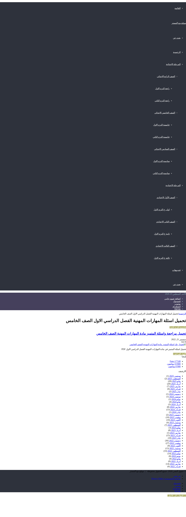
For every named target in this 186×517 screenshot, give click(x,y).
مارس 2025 (175, 386)
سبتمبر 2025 (175, 376)
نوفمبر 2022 (175, 443)
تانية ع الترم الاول (162, 234)
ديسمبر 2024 (175, 394)
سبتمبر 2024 (175, 397)
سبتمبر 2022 (175, 448)
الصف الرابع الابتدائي (166, 76)
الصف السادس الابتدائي (164, 149)
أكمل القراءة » (179, 354)
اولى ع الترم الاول (162, 209)
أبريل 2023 (176, 430)
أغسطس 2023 (174, 425)
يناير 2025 (176, 391)
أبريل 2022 (176, 461)
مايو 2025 (176, 381)
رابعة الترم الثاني (162, 100)
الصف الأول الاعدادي (166, 197)
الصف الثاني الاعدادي (165, 222)
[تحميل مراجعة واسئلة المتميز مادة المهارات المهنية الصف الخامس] (157, 344)
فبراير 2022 (175, 466)
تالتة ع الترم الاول (162, 258)
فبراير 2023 (175, 435)
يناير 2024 (176, 412)
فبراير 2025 (175, 389)
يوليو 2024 (176, 399)
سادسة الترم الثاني (161, 173)
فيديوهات (176, 270)
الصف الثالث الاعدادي (165, 246)
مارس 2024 (175, 407)
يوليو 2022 (176, 453)
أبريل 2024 (176, 404)
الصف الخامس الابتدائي (164, 113)
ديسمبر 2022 (175, 440)
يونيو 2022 (176, 456)
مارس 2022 (175, 464)
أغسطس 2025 (174, 378)
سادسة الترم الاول (161, 161)
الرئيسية (177, 52)
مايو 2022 (176, 459)
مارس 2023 (175, 433)
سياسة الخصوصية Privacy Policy (166, 478)
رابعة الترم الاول (162, 88)
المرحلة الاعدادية (173, 185)
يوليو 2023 (176, 428)
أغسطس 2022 (174, 451)
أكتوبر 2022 (175, 446)
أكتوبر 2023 (175, 420)
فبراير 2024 (175, 409)
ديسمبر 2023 (175, 415)
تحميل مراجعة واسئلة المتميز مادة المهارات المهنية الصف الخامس (141, 333)
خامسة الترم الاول (161, 125)
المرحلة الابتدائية (173, 64)
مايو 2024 (176, 402)
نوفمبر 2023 (175, 417)
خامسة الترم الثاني (161, 137)
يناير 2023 (176, 438)
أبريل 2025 (176, 384)
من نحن (177, 476)
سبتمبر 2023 (175, 422)
